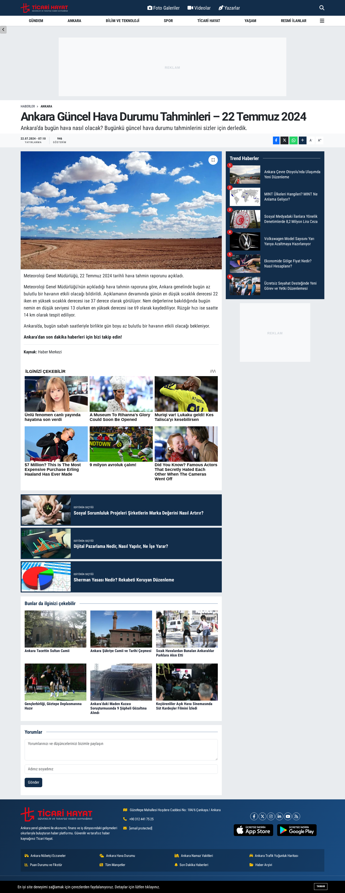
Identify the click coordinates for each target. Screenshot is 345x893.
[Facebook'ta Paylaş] (276, 140)
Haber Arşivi (263, 865)
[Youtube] (288, 816)
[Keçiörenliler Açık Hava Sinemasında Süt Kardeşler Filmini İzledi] (187, 681)
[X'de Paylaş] (284, 140)
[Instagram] (271, 816)
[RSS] (296, 816)
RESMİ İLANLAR (293, 20)
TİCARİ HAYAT (208, 20)
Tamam (321, 886)
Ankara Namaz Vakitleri (197, 856)
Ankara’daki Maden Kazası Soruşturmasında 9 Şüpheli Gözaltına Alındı (118, 708)
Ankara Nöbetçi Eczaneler (48, 856)
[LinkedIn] (279, 816)
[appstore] (253, 830)
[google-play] (297, 830)
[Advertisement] (172, 67)
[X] (262, 816)
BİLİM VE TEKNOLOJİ (122, 20)
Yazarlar (232, 8)
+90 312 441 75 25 (141, 819)
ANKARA (74, 20)
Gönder (33, 782)
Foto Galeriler (166, 8)
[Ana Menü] (322, 21)
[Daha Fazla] (303, 140)
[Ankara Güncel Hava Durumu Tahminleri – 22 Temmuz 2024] (121, 210)
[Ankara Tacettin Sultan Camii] (55, 628)
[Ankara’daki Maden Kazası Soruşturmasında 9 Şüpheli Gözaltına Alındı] (121, 681)
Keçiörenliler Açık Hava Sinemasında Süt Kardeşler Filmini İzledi (184, 706)
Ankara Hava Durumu (120, 856)
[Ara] (321, 7)
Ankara (46, 106)
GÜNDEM (36, 20)
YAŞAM (250, 20)
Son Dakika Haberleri (194, 865)
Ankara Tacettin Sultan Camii (47, 651)
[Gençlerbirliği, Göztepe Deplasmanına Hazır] (55, 681)
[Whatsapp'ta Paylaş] (293, 140)
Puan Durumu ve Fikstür (46, 865)
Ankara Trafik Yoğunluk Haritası (276, 856)
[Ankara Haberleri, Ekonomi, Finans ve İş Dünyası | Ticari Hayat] (44, 8)
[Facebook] (254, 816)
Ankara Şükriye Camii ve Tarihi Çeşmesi (120, 651)
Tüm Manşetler (115, 865)
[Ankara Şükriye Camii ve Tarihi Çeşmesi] (121, 628)
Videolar (202, 8)
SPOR (168, 20)
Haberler (28, 106)
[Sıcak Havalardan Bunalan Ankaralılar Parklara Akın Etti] (187, 628)
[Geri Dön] (3, 30)
